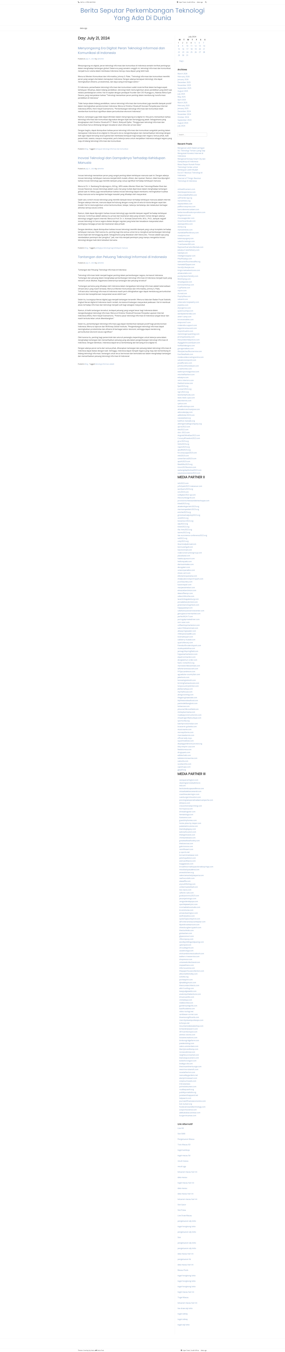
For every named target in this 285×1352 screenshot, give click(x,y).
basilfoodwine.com (187, 1008)
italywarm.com (185, 1098)
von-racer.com (183, 622)
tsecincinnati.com (185, 550)
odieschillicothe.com (186, 596)
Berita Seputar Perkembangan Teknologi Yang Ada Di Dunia (142, 14)
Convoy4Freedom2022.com (189, 438)
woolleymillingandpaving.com (191, 942)
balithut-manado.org (186, 421)
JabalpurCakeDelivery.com (188, 250)
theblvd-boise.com (185, 383)
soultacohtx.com (184, 764)
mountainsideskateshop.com (191, 1026)
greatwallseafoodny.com (189, 840)
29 (179, 55)
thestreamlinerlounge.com (190, 1066)
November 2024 (184, 114)
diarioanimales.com (186, 564)
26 (196, 52)
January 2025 (183, 108)
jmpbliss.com (183, 305)
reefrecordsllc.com (186, 878)
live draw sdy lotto (185, 1308)
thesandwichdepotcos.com (189, 340)
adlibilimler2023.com (186, 415)
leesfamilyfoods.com (186, 395)
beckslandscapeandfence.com (191, 788)
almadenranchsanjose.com (189, 409)
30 (183, 55)
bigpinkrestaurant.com (187, 328)
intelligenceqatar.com (186, 256)
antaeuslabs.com (185, 273)
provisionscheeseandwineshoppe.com (193, 500)
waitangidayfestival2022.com (189, 470)
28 (204, 52)
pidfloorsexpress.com (186, 206)
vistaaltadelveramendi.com (190, 791)
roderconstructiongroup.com (190, 553)
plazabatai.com (184, 555)
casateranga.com (186, 950)
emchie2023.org (184, 512)
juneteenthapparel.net (188, 1095)
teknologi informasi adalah (104, 364)
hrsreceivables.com (185, 319)
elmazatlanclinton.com (187, 590)
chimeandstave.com (187, 837)
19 (196, 49)
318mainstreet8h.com (187, 634)
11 (191, 46)
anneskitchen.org (186, 872)
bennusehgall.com (185, 547)
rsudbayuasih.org (186, 1089)
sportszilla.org (184, 720)
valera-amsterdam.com (188, 1046)
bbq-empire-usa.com (186, 746)
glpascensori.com (186, 936)
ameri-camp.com (184, 316)
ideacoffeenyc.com (185, 593)
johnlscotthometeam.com (188, 366)
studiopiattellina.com (186, 648)
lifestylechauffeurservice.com (190, 351)
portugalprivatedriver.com (189, 619)
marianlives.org (184, 201)
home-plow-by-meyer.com (190, 823)
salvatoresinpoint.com (187, 360)
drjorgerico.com (184, 308)
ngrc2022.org (183, 392)
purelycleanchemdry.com (188, 276)
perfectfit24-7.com (185, 616)
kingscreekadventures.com (189, 270)
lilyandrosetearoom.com (189, 924)
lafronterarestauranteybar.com (192, 921)
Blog (86, 149)
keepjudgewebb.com (187, 991)
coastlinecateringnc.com (189, 794)
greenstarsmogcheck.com (188, 605)
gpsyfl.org (182, 770)
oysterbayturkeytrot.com (189, 919)
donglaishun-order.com (187, 660)
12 (196, 46)
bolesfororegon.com (187, 1060)
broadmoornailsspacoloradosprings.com (196, 866)
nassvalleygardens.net (188, 1075)
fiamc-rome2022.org (186, 663)
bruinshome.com (186, 910)
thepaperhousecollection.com (191, 971)
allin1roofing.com (186, 988)
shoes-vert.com (184, 573)
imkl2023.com (183, 455)
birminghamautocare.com (188, 683)
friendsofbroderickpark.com (189, 645)
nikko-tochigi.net (186, 1011)
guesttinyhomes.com (188, 820)
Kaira (93, 1350)
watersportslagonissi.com (188, 371)
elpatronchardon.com (186, 657)
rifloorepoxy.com (186, 939)
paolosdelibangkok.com (187, 703)
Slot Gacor (182, 1204)
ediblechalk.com (184, 755)
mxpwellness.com (186, 965)
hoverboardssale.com (186, 221)
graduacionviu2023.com (189, 895)
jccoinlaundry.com (185, 581)
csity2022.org (183, 541)
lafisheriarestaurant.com (188, 668)
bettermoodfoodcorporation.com (191, 212)
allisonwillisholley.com (188, 974)
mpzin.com (182, 290)
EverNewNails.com (185, 354)
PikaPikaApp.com (185, 258)
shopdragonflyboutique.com (189, 718)
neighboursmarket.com (189, 1055)
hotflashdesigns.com (186, 345)
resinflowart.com (186, 849)
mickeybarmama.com (186, 712)
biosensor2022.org (185, 521)
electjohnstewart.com (188, 1078)
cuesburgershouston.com (190, 797)
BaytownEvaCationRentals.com (190, 247)
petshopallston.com (187, 858)
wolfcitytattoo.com (187, 916)
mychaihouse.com (185, 692)
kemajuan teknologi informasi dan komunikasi (111, 149)
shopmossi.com (185, 959)
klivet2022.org (183, 526)
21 (204, 49)
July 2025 (181, 94)
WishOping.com (184, 279)
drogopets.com (184, 752)
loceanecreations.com (188, 1037)
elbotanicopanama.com (187, 576)
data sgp (200, 2)
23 (183, 52)
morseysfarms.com (185, 732)
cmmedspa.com (185, 1000)
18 (191, 49)
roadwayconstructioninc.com (189, 715)
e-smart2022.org (184, 389)
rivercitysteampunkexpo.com (191, 1020)
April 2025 (182, 99)
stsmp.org (182, 227)
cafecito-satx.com (186, 892)
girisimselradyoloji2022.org (189, 515)
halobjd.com (183, 253)
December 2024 (184, 111)
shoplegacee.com (185, 282)
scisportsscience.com (188, 1109)
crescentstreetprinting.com (190, 806)
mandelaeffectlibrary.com (188, 232)
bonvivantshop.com (186, 285)
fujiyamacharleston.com (187, 654)
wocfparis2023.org (185, 489)
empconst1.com (184, 322)
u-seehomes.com (185, 368)
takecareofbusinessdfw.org (189, 261)
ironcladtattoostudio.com (189, 907)
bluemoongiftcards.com (189, 1017)
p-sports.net (184, 852)
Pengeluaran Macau (186, 1139)
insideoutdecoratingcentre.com (191, 357)
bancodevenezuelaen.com (188, 209)
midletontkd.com (186, 1003)
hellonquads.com (185, 561)
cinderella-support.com (187, 325)
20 (200, 49)
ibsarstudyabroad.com (187, 544)
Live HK (181, 1128)
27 (200, 52)
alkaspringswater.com (187, 631)
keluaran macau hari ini (187, 1172)
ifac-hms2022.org (185, 529)
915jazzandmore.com (186, 671)
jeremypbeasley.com (186, 337)
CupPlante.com (184, 287)
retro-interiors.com (186, 380)
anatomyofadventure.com (190, 994)
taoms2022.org (184, 532)
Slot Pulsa (182, 1210)
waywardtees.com (185, 203)
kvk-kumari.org (185, 1104)
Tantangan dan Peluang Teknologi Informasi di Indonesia (122, 257)
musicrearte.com (184, 729)
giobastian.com (185, 933)
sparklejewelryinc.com (188, 904)
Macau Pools (183, 1270)
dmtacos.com (184, 803)
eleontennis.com (184, 400)
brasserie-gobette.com (187, 726)
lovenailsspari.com (185, 637)
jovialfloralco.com (185, 363)
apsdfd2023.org (184, 450)
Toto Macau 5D (184, 1144)
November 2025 (184, 85)
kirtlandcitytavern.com (188, 1029)
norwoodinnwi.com (187, 1052)
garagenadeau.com (186, 348)
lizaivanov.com (185, 817)
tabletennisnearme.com (187, 758)
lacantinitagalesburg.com (188, 599)
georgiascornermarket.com (189, 613)
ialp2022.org (183, 524)
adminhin (100, 59)
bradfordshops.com (186, 406)
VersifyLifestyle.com (186, 267)
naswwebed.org (184, 418)
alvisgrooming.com (185, 694)
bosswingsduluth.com (187, 680)
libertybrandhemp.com (188, 1049)
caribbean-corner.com (188, 1014)
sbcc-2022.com (184, 432)
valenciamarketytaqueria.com (191, 875)
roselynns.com (184, 235)
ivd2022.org (182, 538)
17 (187, 49)
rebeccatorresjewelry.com (188, 302)
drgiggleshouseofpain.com (189, 342)
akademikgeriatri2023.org (188, 506)
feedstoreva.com (184, 749)
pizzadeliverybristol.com (188, 602)
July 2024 (181, 126)
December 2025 (184, 82)
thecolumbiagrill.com (186, 497)
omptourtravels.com (187, 1081)
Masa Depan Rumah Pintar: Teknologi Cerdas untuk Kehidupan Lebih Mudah (189, 167)
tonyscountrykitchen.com (188, 686)
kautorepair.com (184, 584)
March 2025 (182, 102)
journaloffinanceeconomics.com (192, 1101)
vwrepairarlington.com (188, 780)
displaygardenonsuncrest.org (190, 743)
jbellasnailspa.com (185, 689)
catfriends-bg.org (185, 198)
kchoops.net (184, 1023)
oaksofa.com (183, 761)
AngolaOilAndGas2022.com (189, 435)
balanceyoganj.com (185, 238)
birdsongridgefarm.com (189, 1040)
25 (191, 52)
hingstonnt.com (184, 215)
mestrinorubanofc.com (188, 1069)
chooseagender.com (186, 218)
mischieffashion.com (186, 374)
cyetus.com (182, 403)
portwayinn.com (186, 979)
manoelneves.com (185, 229)
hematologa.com (186, 814)
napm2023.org (184, 447)
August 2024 (183, 123)
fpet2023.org (183, 386)
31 (187, 55)
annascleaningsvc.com (188, 913)
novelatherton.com (187, 1072)
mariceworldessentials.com (189, 665)
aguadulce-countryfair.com (189, 674)
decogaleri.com (184, 567)
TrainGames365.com (186, 244)
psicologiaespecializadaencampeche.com (196, 800)
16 (183, 49)
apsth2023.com (184, 461)
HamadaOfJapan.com (186, 264)
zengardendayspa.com (188, 901)
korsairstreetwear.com (188, 855)
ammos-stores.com (187, 1034)
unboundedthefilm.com (187, 195)
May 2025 (182, 97)
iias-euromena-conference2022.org (192, 535)
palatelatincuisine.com (188, 826)
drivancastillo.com (186, 997)
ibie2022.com (183, 429)
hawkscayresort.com (186, 558)
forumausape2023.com (187, 452)
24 (187, 52)
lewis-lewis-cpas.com (186, 397)
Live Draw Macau (185, 1215)
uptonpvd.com (185, 945)
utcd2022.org (183, 518)
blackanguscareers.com (189, 1058)
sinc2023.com (183, 492)
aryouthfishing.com (187, 884)
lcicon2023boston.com (187, 467)
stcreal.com (182, 293)
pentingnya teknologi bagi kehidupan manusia (111, 248)
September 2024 (184, 120)
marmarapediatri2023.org (188, 509)
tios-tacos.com (185, 890)
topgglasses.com (186, 864)
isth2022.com (183, 483)
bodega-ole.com (186, 1063)
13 (200, 46)
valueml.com (183, 299)
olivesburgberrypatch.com (190, 927)
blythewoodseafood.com (188, 700)
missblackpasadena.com (189, 869)
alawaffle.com (184, 881)
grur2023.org (183, 441)
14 (204, 46)
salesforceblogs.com (186, 241)
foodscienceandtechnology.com (192, 1107)
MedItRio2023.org (185, 464)
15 (179, 49)
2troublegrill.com (186, 948)
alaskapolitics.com (185, 224)
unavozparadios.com (186, 570)
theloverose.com (186, 843)
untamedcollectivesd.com (189, 962)
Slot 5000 (181, 1133)
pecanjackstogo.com (187, 898)
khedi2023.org (183, 503)
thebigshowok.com (187, 835)
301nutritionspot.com (188, 1032)
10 (187, 46)
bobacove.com (183, 706)
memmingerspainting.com (188, 334)
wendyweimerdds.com (187, 313)
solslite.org (183, 976)
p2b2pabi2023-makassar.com (190, 486)
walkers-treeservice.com (189, 956)
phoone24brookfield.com (188, 709)
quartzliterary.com (185, 642)
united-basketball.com (188, 887)
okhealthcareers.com (186, 189)
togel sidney (183, 1319)
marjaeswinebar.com (186, 587)
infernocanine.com (187, 968)
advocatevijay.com (185, 412)
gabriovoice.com (186, 846)
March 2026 (182, 73)
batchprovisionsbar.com (188, 723)
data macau (182, 1188)
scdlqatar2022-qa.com (187, 495)
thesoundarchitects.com (189, 985)
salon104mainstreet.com (188, 628)
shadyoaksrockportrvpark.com (190, 579)
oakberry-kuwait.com (186, 639)
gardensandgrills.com (188, 1005)
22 (179, 52)
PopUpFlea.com (184, 296)
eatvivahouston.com (187, 832)
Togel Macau (183, 1297)
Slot (179, 1237)
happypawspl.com (185, 608)
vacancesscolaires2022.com (189, 473)
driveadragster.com (187, 811)
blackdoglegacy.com (187, 829)
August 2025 (183, 91)
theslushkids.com (186, 930)
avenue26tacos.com (187, 861)
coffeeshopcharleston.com (189, 625)
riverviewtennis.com (186, 735)
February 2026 (184, 76)
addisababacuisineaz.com (189, 1112)
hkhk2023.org (183, 444)
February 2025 (184, 105)
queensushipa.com (185, 311)
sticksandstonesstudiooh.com (191, 953)
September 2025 (184, 88)
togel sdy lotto (184, 1324)
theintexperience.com (186, 192)
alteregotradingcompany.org (190, 424)
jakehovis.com (183, 677)
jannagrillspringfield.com (188, 651)
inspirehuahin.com (185, 331)
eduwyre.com (183, 377)
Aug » (181, 61)
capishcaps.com (184, 767)
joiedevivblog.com (186, 1043)
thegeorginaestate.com (187, 697)
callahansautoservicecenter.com (191, 610)
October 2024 (183, 117)
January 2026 (183, 79)
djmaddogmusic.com (187, 982)
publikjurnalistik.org (187, 1092)
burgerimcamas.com (187, 1115)
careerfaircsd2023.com (187, 458)
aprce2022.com (184, 426)
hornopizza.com (186, 809)
